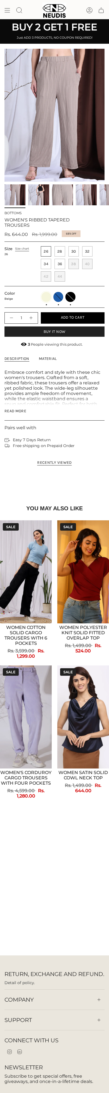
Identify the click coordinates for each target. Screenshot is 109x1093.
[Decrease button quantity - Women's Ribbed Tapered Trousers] (11, 318)
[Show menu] (7, 10)
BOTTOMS (13, 213)
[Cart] (101, 10)
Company (19, 999)
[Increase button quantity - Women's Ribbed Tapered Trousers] (31, 318)
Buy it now (55, 331)
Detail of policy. (19, 982)
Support (18, 1020)
